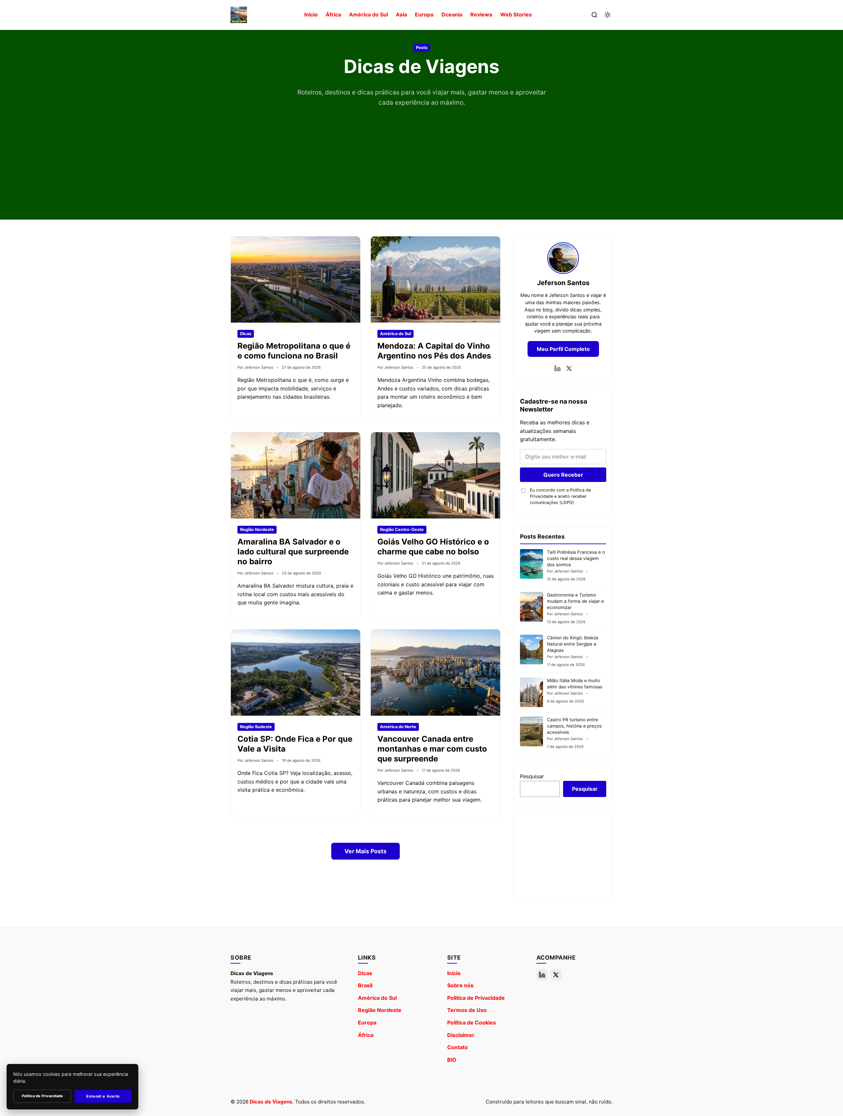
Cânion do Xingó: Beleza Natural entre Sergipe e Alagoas (572, 644)
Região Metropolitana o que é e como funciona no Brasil (293, 350)
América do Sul (368, 14)
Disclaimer (461, 1035)
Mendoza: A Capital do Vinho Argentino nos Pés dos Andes (434, 350)
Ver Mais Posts (365, 851)
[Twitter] (569, 368)
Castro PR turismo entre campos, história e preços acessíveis (574, 726)
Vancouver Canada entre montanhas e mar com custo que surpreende (432, 748)
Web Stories (516, 14)
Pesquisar (532, 776)
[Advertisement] (421, 157)
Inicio (311, 14)
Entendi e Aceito (103, 1096)
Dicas (365, 973)
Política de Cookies (471, 1022)
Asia (401, 14)
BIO (451, 1059)
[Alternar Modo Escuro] (607, 15)
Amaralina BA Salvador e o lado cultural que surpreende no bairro (293, 551)
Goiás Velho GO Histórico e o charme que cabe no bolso (433, 546)
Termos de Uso (467, 1010)
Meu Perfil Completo (563, 349)
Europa (424, 14)
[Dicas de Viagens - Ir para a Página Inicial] (239, 15)
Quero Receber (563, 474)
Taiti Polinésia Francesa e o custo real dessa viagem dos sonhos (576, 558)
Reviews (481, 14)
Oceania (451, 14)
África (333, 14)
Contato (457, 1047)
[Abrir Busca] (594, 15)
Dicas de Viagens (271, 1102)
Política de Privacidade (42, 1096)
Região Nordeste (379, 1010)
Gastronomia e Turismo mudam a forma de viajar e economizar (575, 601)
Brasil (365, 985)
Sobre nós (460, 985)
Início (454, 973)
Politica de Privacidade (476, 998)
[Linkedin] (557, 368)
